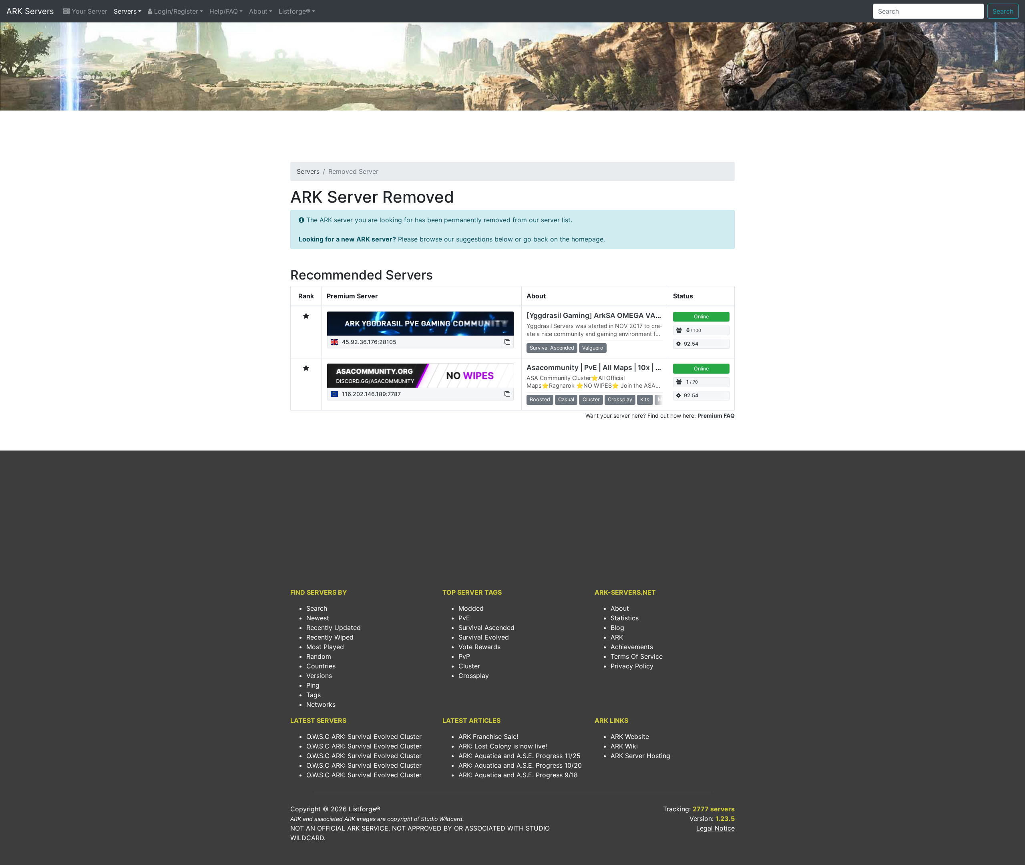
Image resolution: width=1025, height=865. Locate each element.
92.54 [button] (691, 344)
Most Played (325, 647)
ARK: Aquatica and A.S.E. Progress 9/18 (518, 775)
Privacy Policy (632, 666)
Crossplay (473, 676)
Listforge (362, 809)
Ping (313, 685)
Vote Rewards (479, 647)
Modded (471, 608)
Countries (321, 666)
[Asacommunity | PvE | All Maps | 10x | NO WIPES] (420, 376)
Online (701, 317)
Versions (319, 676)
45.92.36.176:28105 (368, 341)
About (258, 11)
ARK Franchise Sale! (488, 736)
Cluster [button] (591, 399)
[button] (507, 342)
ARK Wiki (624, 746)
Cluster (469, 666)
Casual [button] (566, 399)
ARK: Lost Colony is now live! (502, 746)
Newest (317, 618)
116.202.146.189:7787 (370, 393)
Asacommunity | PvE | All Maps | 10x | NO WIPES (608, 367)
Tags (313, 695)
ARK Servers (30, 11)
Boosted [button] (540, 399)
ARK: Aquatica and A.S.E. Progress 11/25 (519, 756)
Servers (125, 11)
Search (1003, 11)
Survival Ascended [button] (552, 348)
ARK (617, 637)
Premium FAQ (716, 415)
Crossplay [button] (620, 399)
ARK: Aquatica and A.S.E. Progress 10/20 (520, 765)
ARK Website (630, 736)
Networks (321, 704)
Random (318, 656)
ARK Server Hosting (640, 756)
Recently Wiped (330, 637)
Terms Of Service (637, 656)
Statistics (625, 618)
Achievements (632, 647)
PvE (464, 618)
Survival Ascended (486, 628)
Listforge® (294, 11)
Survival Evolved (483, 637)
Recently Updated (333, 628)
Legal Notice (715, 828)
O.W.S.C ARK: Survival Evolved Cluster (364, 736)
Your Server (88, 11)
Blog (617, 628)
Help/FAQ (223, 11)
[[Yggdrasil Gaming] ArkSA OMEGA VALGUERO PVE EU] (420, 324)
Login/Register (175, 11)
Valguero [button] (592, 348)
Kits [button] (644, 399)
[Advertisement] (512, 139)
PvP (464, 656)
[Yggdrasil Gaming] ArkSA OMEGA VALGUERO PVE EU (619, 315)
